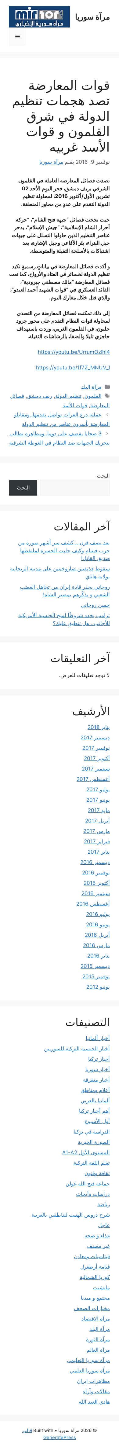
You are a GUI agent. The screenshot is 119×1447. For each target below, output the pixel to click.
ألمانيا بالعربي (95, 1100)
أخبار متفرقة (96, 1080)
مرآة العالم (98, 1350)
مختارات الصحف (92, 1308)
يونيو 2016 (98, 924)
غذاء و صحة (97, 1236)
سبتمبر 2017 (96, 769)
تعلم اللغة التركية (92, 1163)
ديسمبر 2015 (95, 966)
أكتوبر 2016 (97, 883)
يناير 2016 (98, 956)
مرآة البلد (91, 387)
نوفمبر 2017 (96, 748)
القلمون (93, 396)
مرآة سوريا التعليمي (88, 1360)
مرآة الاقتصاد (95, 1319)
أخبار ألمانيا (98, 1038)
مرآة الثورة (98, 1339)
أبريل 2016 (97, 935)
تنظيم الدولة (68, 396)
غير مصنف (98, 1246)
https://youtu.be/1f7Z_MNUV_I (73, 367)
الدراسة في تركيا (92, 1132)
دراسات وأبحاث (93, 1194)
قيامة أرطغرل (95, 1267)
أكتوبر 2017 (97, 758)
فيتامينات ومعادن (92, 1256)
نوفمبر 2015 (96, 976)
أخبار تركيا (99, 1059)
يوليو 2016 (98, 914)
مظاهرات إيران (93, 1381)
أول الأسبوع (97, 1121)
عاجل (104, 1225)
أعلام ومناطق (95, 1090)
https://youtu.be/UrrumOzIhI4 (74, 352)
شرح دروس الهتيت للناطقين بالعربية (70, 1215)
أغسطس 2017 (93, 779)
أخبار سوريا (97, 1069)
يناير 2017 (99, 852)
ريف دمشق (39, 396)
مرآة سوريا (92, 16)
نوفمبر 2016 (96, 873)
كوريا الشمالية (95, 1277)
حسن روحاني (95, 605)
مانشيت (101, 1287)
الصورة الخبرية (94, 1142)
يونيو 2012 (98, 987)
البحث (103, 476)
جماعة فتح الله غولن (88, 1184)
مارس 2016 (96, 945)
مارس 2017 (96, 831)
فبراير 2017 (97, 841)
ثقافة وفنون (97, 1173)
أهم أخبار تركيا (94, 1111)
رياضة (103, 1204)
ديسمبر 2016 (95, 862)
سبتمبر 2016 (95, 893)
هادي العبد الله (94, 1402)
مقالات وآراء (96, 1391)
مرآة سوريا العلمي (90, 1371)
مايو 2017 (99, 810)
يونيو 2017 (98, 800)
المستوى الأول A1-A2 (86, 1152)
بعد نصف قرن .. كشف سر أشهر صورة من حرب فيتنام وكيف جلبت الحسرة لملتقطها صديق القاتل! (64, 550)
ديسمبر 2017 (95, 737)
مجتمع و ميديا (95, 1298)
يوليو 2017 (98, 789)
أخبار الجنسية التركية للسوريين (77, 1049)
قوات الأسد (75, 405)
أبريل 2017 (97, 821)
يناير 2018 (99, 727)
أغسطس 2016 (93, 904)
